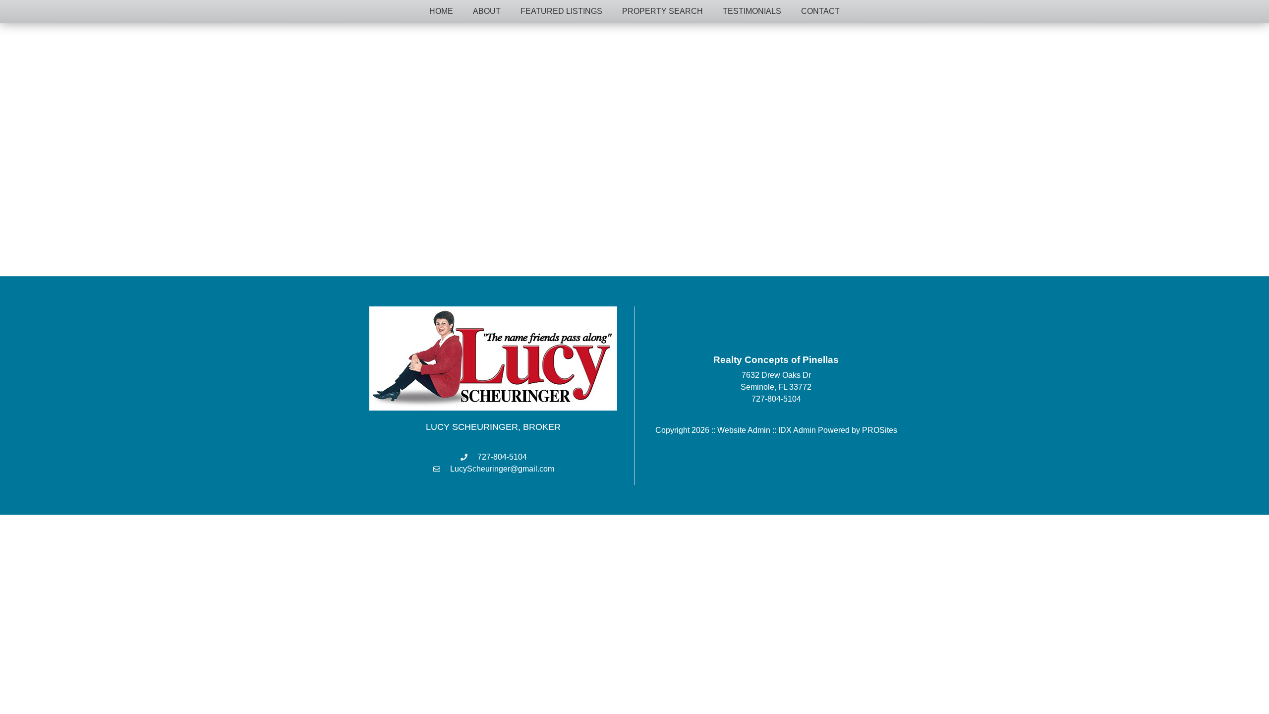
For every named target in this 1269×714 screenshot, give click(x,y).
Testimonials (752, 11)
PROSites (879, 430)
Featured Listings (561, 11)
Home (441, 11)
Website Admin (743, 430)
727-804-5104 (776, 399)
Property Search (662, 11)
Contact (820, 11)
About (487, 11)
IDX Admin (797, 430)
